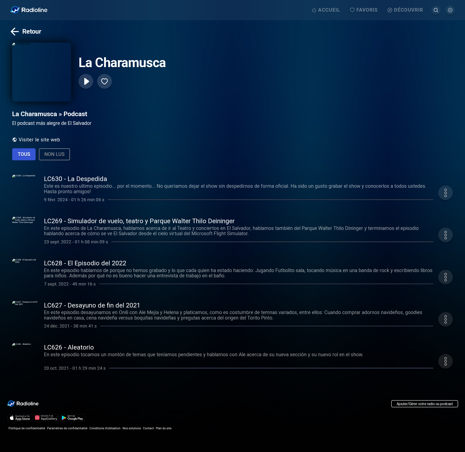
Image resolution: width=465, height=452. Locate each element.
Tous (24, 154)
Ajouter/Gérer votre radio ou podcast (425, 404)
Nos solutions (132, 428)
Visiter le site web (39, 140)
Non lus (54, 154)
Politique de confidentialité (27, 428)
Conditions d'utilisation (104, 428)
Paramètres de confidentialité (67, 428)
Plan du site (163, 428)
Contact (148, 428)
